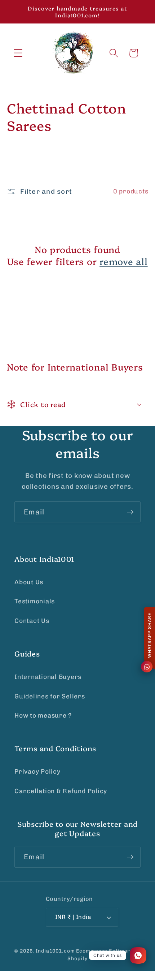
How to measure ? (43, 715)
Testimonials (34, 601)
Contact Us (31, 620)
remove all (123, 261)
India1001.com (55, 951)
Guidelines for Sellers (49, 696)
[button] (18, 53)
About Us (28, 582)
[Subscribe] (130, 511)
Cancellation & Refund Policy (60, 791)
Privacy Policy (37, 771)
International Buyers (47, 676)
